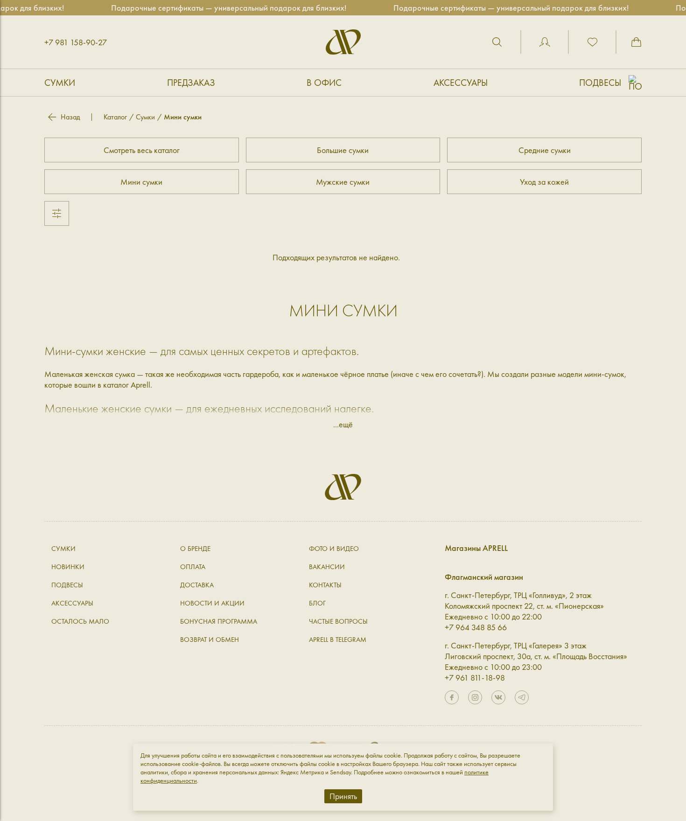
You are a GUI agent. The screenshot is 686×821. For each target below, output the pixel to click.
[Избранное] (592, 42)
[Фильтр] (56, 213)
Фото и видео (334, 548)
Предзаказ (191, 82)
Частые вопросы (338, 621)
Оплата (192, 566)
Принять (343, 796)
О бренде (195, 548)
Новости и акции (212, 603)
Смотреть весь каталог (142, 150)
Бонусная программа (218, 621)
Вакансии (327, 566)
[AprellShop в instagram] (475, 697)
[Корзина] (636, 42)
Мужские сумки (343, 181)
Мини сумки (141, 181)
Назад (70, 117)
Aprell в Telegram (337, 639)
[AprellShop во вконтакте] (498, 697)
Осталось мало (80, 621)
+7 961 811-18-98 (475, 677)
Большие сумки (343, 150)
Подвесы (600, 83)
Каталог (115, 117)
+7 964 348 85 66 (476, 627)
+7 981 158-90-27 (75, 42)
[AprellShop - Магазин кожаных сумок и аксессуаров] (343, 42)
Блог (317, 603)
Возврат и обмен (209, 639)
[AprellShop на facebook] (452, 697)
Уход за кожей (544, 181)
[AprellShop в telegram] (522, 697)
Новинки (67, 566)
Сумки (59, 82)
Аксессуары (461, 82)
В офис (324, 82)
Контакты (325, 585)
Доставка (197, 585)
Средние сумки (544, 150)
